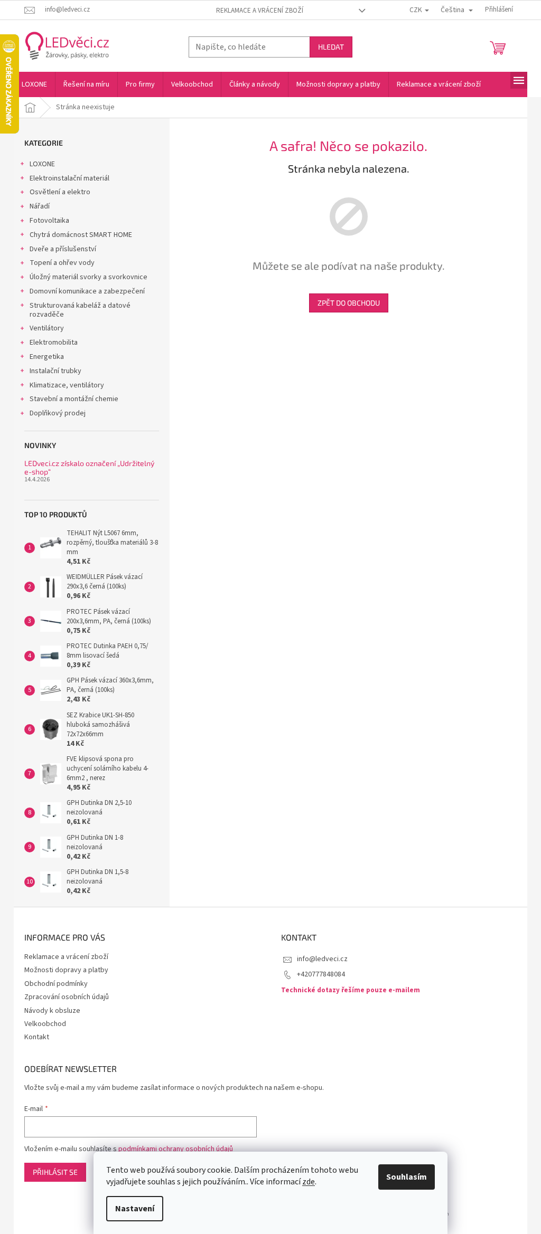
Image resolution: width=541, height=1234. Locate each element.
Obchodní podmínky (56, 984)
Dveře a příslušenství (63, 249)
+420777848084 (321, 974)
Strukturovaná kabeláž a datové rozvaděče (80, 310)
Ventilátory (47, 328)
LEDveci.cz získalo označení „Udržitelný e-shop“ (89, 467)
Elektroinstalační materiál (69, 178)
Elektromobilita (54, 342)
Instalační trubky (55, 371)
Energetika (47, 357)
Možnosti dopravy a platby (66, 970)
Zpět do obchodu (349, 302)
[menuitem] (34, 84)
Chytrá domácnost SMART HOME (81, 235)
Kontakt (36, 1037)
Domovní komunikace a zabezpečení (87, 291)
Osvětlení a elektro (60, 192)
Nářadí (40, 206)
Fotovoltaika (49, 220)
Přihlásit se (55, 1171)
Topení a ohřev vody (62, 263)
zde (308, 1182)
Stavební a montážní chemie (74, 399)
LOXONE (42, 164)
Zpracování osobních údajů (66, 997)
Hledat (331, 46)
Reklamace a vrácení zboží (259, 10)
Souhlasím (406, 1177)
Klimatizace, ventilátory (67, 385)
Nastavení (134, 1208)
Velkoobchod (45, 1024)
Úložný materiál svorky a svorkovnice (88, 277)
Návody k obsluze (52, 1010)
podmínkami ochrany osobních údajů (175, 1149)
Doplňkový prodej (58, 413)
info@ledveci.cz (322, 959)
